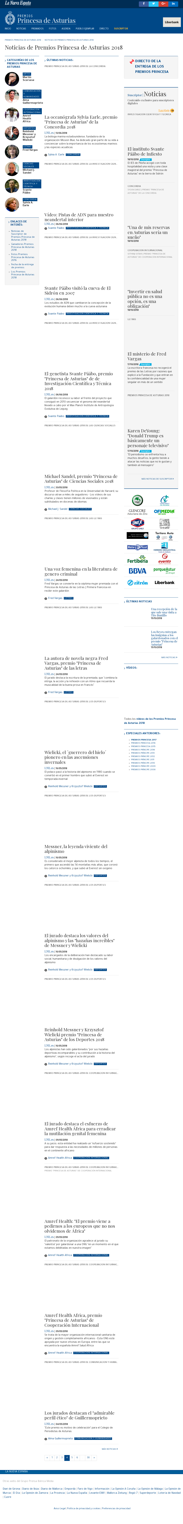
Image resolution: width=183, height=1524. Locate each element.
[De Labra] (164, 524)
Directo (104, 29)
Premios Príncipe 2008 (143, 770)
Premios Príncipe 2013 (143, 753)
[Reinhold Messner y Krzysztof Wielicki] (12, 133)
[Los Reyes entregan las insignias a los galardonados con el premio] (136, 637)
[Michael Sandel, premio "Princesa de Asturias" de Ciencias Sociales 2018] (81, 450)
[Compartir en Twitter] (154, 4)
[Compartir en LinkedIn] (173, 4)
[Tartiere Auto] (164, 535)
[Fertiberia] (138, 559)
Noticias (21, 29)
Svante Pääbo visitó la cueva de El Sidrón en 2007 (77, 290)
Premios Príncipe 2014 (143, 750)
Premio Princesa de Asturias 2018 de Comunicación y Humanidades (85, 1362)
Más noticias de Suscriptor (157, 479)
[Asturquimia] (138, 524)
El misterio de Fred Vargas (147, 356)
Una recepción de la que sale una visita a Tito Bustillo (164, 612)
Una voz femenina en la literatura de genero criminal (81, 571)
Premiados (37, 29)
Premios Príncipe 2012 (143, 757)
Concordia (134, 186)
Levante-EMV (97, 1493)
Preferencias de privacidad (116, 1509)
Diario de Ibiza (30, 1489)
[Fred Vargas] (12, 152)
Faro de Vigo (85, 1489)
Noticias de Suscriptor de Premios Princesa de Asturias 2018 (23, 236)
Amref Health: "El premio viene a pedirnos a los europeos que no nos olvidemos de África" (79, 1226)
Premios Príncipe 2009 (143, 766)
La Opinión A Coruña (123, 1489)
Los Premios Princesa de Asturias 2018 (22, 275)
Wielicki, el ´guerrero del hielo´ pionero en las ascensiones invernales (75, 757)
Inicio (8, 29)
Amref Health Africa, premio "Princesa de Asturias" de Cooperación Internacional (73, 1320)
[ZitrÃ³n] (138, 582)
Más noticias (109, 1449)
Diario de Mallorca (51, 1489)
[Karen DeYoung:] (151, 412)
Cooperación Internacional (145, 250)
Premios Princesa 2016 (143, 743)
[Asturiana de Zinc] (138, 512)
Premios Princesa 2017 (144, 740)
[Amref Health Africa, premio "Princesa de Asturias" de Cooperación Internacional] (81, 1289)
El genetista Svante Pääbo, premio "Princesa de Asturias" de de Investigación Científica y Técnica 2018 (78, 380)
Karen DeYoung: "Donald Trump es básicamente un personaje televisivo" (148, 438)
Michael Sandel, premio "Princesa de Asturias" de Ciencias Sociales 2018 (81, 478)
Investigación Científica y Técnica (149, 115)
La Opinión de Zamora (35, 1493)
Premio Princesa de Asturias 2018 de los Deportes (75, 702)
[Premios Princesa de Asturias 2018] (91, 18)
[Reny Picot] (138, 547)
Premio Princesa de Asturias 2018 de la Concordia (74, 66)
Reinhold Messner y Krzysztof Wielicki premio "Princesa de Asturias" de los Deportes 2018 (74, 1034)
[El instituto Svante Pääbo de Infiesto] (151, 131)
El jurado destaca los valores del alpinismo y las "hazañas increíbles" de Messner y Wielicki (79, 940)
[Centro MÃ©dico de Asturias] (164, 500)
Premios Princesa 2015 (143, 747)
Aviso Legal (60, 1509)
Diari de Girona (11, 1489)
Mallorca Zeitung (117, 1493)
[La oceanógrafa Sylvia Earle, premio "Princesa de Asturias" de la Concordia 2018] (81, 91)
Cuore (7, 1497)
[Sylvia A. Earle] (12, 204)
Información (102, 1489)
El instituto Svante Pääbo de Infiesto (146, 151)
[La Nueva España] (69, 3)
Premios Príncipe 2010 (143, 763)
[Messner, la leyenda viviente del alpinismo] (81, 820)
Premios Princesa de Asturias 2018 (148, 396)
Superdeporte (148, 1493)
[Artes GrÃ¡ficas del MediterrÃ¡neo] (138, 535)
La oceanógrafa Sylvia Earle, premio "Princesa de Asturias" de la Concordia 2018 (80, 122)
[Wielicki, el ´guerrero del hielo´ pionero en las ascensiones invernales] (81, 726)
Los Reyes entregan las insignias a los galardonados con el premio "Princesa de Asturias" (164, 638)
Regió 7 (133, 1493)
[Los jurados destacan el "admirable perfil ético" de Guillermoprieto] (81, 1387)
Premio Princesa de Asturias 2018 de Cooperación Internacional (84, 1073)
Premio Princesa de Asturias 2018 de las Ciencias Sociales (79, 426)
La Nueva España (16, 1472)
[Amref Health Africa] (12, 115)
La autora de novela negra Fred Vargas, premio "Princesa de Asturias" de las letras (76, 663)
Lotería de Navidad (169, 1493)
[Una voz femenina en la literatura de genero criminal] (81, 543)
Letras (132, 319)
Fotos (52, 29)
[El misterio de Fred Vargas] (151, 336)
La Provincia (57, 1493)
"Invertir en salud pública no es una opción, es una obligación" (145, 298)
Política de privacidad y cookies (83, 1509)
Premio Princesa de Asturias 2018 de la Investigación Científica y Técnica (90, 164)
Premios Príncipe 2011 (142, 760)
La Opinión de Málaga (150, 1489)
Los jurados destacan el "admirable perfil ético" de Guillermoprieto (79, 1415)
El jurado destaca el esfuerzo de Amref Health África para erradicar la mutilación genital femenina (80, 1128)
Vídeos (131, 668)
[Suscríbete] (166, 110)
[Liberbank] (164, 582)
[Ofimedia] (164, 512)
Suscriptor (121, 29)
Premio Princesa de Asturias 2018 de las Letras (73, 519)
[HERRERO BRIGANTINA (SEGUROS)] (164, 547)
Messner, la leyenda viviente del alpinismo (75, 848)
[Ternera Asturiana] (138, 500)
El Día (16, 1493)
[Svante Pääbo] (12, 186)
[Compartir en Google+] (163, 4)
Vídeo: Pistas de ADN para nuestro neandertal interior (78, 217)
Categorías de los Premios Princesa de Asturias (22, 64)
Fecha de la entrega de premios (22, 266)
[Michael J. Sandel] (12, 169)
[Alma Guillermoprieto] (12, 96)
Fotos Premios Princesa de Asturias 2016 (22, 257)
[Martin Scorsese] (12, 79)
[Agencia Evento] (164, 559)
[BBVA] (138, 571)
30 (88, 1458)
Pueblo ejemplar (85, 29)
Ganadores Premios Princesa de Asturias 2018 (22, 247)
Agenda (66, 29)
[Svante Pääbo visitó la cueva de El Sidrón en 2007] (81, 262)
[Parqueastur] (164, 571)
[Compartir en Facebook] (144, 4)
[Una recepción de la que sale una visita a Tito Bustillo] (136, 614)
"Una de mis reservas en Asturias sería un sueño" (149, 232)
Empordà (70, 1489)
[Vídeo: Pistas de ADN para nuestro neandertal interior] (81, 188)
